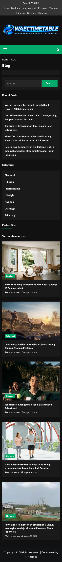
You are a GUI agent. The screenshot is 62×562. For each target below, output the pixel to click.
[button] (58, 50)
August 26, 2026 (30, 292)
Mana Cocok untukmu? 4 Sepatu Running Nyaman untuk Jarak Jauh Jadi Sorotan (28, 138)
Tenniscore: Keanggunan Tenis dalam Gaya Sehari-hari (28, 127)
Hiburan (20, 12)
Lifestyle (31, 12)
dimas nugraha (13, 536)
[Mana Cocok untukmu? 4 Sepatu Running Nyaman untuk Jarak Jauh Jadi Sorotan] (31, 441)
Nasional (15, 8)
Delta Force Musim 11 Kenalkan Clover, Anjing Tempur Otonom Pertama (31, 117)
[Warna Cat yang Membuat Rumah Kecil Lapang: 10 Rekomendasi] (31, 260)
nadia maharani (14, 292)
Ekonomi (42, 8)
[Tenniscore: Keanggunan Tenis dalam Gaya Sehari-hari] (31, 381)
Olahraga (42, 12)
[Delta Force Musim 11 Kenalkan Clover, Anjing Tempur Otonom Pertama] (31, 321)
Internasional (29, 8)
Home (6, 8)
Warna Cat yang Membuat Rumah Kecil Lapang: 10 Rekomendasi (27, 106)
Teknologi (54, 8)
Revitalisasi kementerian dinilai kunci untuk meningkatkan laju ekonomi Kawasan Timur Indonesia (29, 150)
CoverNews (48, 552)
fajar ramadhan (13, 472)
